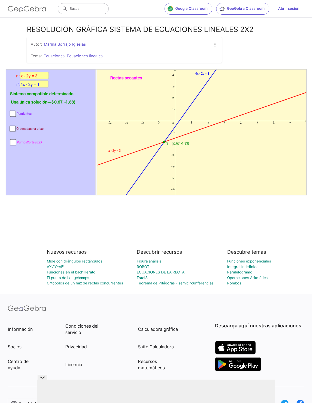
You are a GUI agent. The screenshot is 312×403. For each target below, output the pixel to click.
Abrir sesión (288, 8)
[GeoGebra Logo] (27, 9)
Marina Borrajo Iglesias (65, 44)
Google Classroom (191, 8)
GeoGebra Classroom (245, 8)
